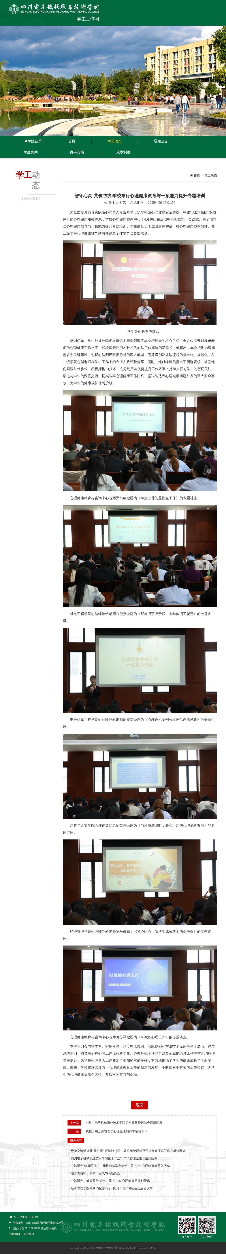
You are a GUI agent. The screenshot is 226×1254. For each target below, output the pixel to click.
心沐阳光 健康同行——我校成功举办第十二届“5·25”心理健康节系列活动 (120, 1166)
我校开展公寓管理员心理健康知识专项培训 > (116, 1131)
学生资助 (31, 152)
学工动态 (114, 141)
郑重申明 (14, 1234)
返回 (140, 1105)
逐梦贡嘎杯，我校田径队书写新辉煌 (95, 1173)
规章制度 (123, 152)
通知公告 (161, 141)
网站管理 (29, 1234)
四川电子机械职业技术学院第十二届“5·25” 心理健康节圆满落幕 (114, 1158)
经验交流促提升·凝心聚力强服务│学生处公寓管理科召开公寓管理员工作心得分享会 (128, 1151)
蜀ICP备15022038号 (126, 1247)
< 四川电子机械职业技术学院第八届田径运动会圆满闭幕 (124, 1122)
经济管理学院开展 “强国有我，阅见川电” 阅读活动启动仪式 (112, 1188)
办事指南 (77, 152)
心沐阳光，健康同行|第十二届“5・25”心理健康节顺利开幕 (110, 1180)
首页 (71, 141)
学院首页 (35, 141)
